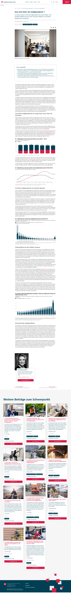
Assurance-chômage (52, 436)
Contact (26, 583)
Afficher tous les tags (9, 441)
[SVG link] (8, 2)
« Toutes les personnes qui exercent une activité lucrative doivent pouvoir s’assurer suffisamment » (12, 420)
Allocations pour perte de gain (31, 474)
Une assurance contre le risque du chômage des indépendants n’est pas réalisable (57, 420)
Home (16, 8)
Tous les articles (25, 380)
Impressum (27, 585)
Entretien (6, 436)
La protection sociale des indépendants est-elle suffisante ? (13, 463)
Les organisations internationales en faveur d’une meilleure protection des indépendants (35, 499)
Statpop (46, 270)
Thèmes (31, 2)
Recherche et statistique (18, 24)
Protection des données (30, 587)
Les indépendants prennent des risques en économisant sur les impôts (12, 544)
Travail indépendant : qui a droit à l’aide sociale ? (57, 500)
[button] (51, 27)
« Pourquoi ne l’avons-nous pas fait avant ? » (12, 501)
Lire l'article (12, 443)
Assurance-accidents (30, 436)
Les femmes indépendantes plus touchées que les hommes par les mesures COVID (35, 542)
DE (56, 2)
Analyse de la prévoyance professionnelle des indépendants (57, 460)
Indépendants (35, 24)
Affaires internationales (30, 517)
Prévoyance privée (56, 475)
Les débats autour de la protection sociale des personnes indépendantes (35, 461)
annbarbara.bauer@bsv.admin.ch (23, 377)
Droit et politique (29, 433)
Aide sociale (50, 513)
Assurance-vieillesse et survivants (27, 24)
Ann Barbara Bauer (22, 370)
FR (57, 2)
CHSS (39, 2)
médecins (29, 256)
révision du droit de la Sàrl (47, 130)
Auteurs (35, 2)
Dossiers (27, 2)
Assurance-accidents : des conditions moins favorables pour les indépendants (35, 420)
